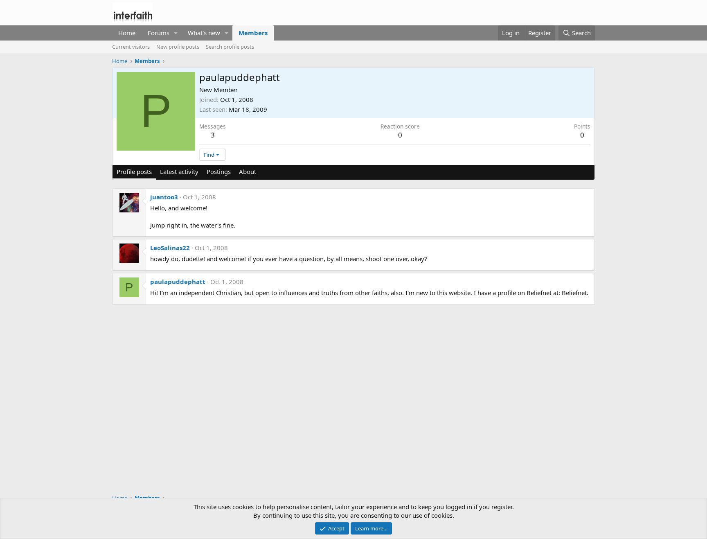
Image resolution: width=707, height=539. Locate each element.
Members (253, 33)
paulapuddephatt (177, 281)
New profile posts (177, 46)
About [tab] (247, 171)
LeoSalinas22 (170, 248)
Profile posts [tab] (134, 171)
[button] (176, 33)
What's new (204, 33)
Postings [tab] (219, 171)
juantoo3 (164, 197)
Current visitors (131, 46)
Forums (158, 33)
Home (126, 33)
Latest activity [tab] (179, 171)
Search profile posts (230, 46)
